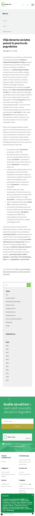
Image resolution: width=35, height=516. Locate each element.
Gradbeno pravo (11, 308)
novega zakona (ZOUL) (18, 499)
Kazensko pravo (10, 312)
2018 (7, 356)
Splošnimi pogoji (20, 444)
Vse (7, 295)
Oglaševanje (22, 490)
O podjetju (22, 484)
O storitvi (21, 472)
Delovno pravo (10, 305)
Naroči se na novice (6, 486)
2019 (7, 359)
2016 (7, 349)
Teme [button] (4, 21)
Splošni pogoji (22, 493)
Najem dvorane (23, 464)
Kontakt (21, 486)
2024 (7, 377)
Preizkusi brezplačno (24, 474)
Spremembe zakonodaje (13, 301)
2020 (7, 363)
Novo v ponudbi (5, 472)
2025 (7, 380)
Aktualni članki (5, 484)
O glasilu (3, 461)
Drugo (8, 326)
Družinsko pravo (11, 315)
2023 (7, 373)
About (27, 484)
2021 (7, 366)
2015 (7, 346)
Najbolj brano (7, 31)
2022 (7, 370)
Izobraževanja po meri (24, 462)
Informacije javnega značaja (26, 488)
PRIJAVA (17, 426)
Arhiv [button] (4, 26)
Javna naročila (10, 298)
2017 (7, 352)
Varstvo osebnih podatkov (14, 319)
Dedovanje (9, 322)
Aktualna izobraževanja (25, 460)
